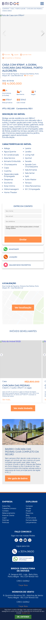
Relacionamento (8, 513)
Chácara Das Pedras (34, 8)
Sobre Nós (6, 506)
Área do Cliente (8, 515)
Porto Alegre (20, 8)
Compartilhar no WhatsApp (12, 58)
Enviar (23, 239)
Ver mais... (6, 400)
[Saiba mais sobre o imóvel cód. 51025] (21, 359)
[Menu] (42, 3)
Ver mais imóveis (23, 408)
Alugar (28, 511)
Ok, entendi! (23, 617)
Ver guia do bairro (17, 478)
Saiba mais (26, 613)
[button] (42, 33)
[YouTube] (25, 540)
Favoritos (29, 513)
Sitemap (5, 520)
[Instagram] (29, 540)
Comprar (5, 8)
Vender (28, 508)
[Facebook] (16, 540)
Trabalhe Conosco (9, 508)
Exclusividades (31, 520)
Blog (28, 515)
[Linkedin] (20, 540)
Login (4, 518)
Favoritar (7, 54)
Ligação (16, 54)
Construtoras (31, 518)
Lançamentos (31, 522)
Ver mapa (29, 75)
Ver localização (23, 307)
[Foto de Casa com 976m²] (23, 33)
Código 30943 (7, 11)
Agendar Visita (26, 54)
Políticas (5, 522)
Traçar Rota (23, 585)
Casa (12, 8)
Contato (5, 511)
